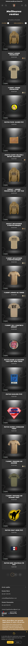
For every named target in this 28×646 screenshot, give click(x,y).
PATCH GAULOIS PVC (14, 394)
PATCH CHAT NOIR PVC (14, 530)
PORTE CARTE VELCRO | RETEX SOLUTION (14, 155)
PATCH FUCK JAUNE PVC (14, 122)
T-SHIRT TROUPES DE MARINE (14, 462)
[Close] (26, 632)
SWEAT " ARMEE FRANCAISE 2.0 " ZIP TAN (14, 190)
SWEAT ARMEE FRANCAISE (14, 54)
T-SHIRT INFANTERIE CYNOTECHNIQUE (14, 259)
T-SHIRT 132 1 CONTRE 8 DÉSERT (14, 326)
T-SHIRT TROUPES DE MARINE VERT (14, 496)
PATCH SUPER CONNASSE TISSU (14, 427)
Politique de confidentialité (7, 639)
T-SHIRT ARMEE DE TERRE (14, 292)
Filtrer (4, 23)
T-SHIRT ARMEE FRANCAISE (14, 88)
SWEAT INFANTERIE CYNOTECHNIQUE (14, 224)
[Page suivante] (20, 574)
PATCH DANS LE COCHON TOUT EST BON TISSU (14, 360)
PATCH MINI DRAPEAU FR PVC (14, 564)
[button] (2, 5)
